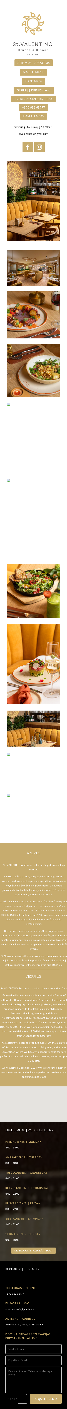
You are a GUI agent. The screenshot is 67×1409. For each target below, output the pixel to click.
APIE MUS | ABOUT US (34, 63)
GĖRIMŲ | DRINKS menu (34, 90)
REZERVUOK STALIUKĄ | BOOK (34, 99)
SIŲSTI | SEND (46, 1399)
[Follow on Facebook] (28, 147)
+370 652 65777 (33, 107)
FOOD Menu (33, 81)
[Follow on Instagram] (39, 147)
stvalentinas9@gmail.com (33, 133)
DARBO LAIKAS (33, 116)
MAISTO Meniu (33, 72)
